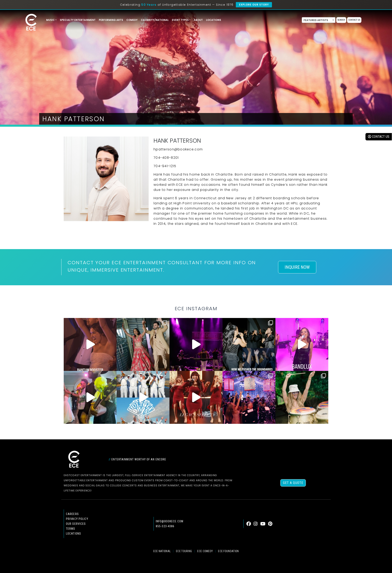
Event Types (180, 20)
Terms (70, 528)
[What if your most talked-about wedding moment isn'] (301, 397)
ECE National (162, 551)
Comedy (132, 20)
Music (50, 20)
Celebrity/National (155, 20)
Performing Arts (111, 20)
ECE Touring (184, 551)
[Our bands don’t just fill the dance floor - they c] (90, 397)
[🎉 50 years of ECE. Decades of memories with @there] (143, 397)
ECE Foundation (228, 551)
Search (341, 20)
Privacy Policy (77, 518)
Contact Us (354, 20)
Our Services (76, 523)
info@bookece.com (169, 521)
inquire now (297, 267)
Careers (72, 514)
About (198, 20)
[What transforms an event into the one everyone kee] (249, 344)
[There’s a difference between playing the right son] (90, 344)
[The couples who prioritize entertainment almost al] (249, 397)
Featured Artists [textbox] (316, 20)
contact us (380, 137)
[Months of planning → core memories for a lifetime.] (195, 344)
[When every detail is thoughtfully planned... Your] (195, 397)
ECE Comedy (205, 551)
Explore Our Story (254, 4)
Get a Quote (293, 483)
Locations (213, 20)
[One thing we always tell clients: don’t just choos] (301, 344)
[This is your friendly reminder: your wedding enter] (143, 344)
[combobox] (318, 20)
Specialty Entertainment (78, 20)
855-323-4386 (165, 526)
